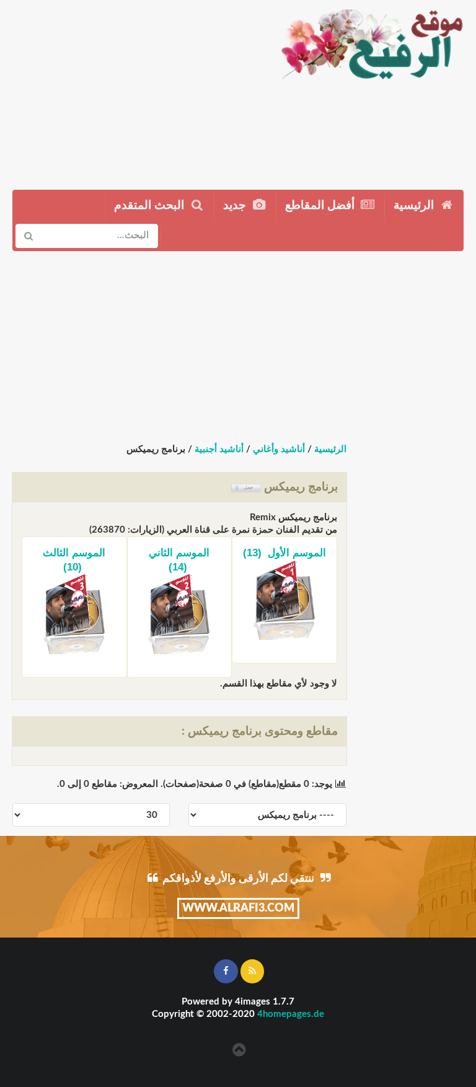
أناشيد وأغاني (279, 449)
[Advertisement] (134, 90)
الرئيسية (415, 205)
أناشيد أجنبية (219, 449)
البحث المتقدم (150, 205)
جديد (236, 205)
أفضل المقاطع (321, 205)
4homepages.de (290, 1014)
